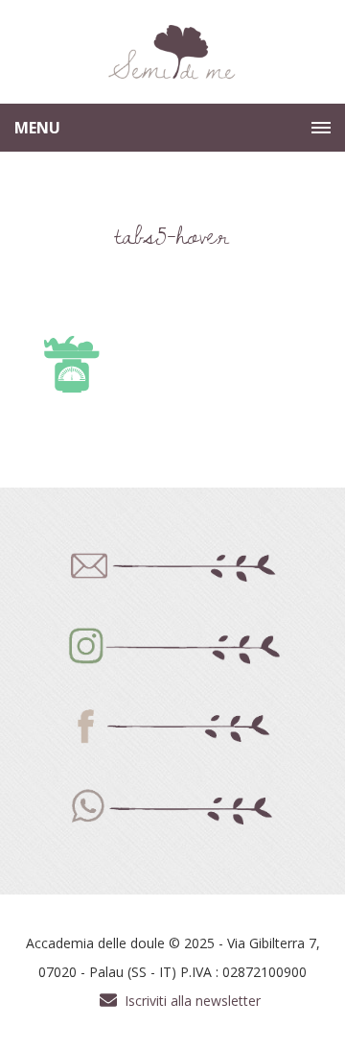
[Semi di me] (173, 52)
